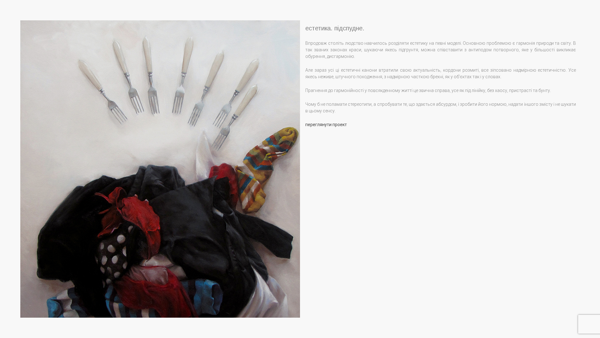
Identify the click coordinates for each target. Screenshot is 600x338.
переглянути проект (326, 124)
